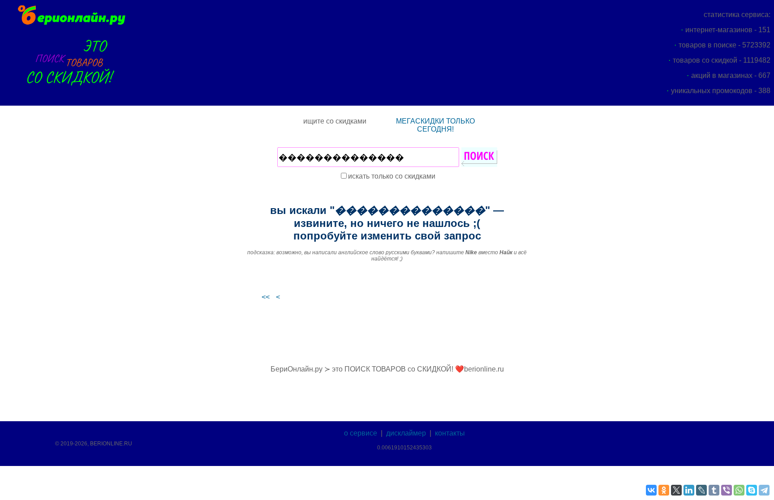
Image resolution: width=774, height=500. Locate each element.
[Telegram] (764, 490)
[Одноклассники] (663, 490)
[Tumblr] (714, 490)
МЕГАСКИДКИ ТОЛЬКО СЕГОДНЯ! (435, 125)
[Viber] (726, 490)
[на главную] (71, 23)
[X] (676, 490)
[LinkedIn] (689, 490)
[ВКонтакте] (651, 490)
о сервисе (360, 433)
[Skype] (751, 490)
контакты (450, 433)
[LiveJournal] (701, 490)
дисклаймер (406, 433)
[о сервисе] (71, 90)
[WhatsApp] (739, 490)
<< (266, 297)
